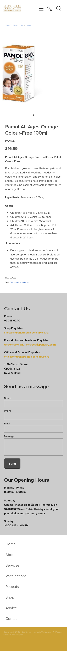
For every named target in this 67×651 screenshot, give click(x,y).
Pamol (29, 25)
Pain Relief (18, 25)
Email (7, 423)
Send (12, 463)
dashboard (26, 631)
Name (7, 398)
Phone (7, 410)
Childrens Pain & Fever (19, 282)
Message (9, 436)
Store (8, 25)
